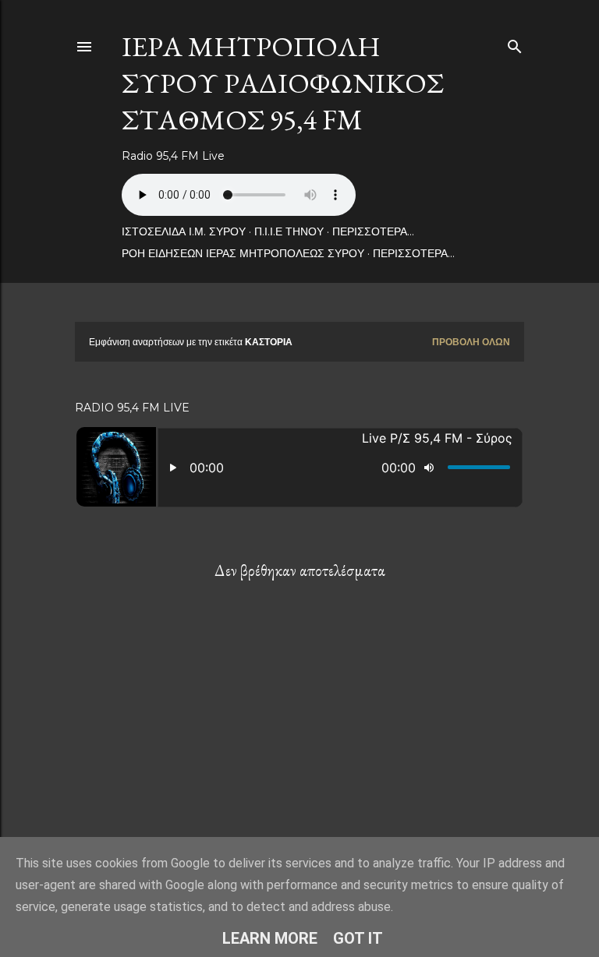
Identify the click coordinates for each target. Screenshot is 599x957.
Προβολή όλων (471, 342)
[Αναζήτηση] (514, 43)
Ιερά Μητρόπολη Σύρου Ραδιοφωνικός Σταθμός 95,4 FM (283, 83)
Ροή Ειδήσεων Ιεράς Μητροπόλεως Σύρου (243, 253)
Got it (358, 938)
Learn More (269, 938)
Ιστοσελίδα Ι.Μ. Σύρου (184, 231)
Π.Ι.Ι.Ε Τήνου (289, 231)
